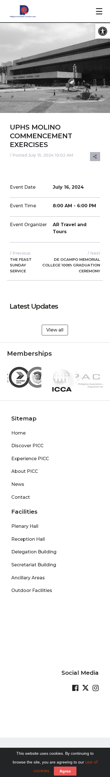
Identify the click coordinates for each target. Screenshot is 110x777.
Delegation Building (33, 552)
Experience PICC (30, 458)
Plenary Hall (24, 526)
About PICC (24, 471)
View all (54, 330)
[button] (102, 31)
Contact (20, 497)
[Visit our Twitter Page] (85, 688)
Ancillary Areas (28, 577)
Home (18, 433)
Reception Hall (28, 539)
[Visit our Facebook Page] (75, 688)
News (17, 484)
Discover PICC (27, 445)
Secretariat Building (33, 564)
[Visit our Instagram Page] (96, 688)
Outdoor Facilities (31, 590)
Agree (65, 771)
